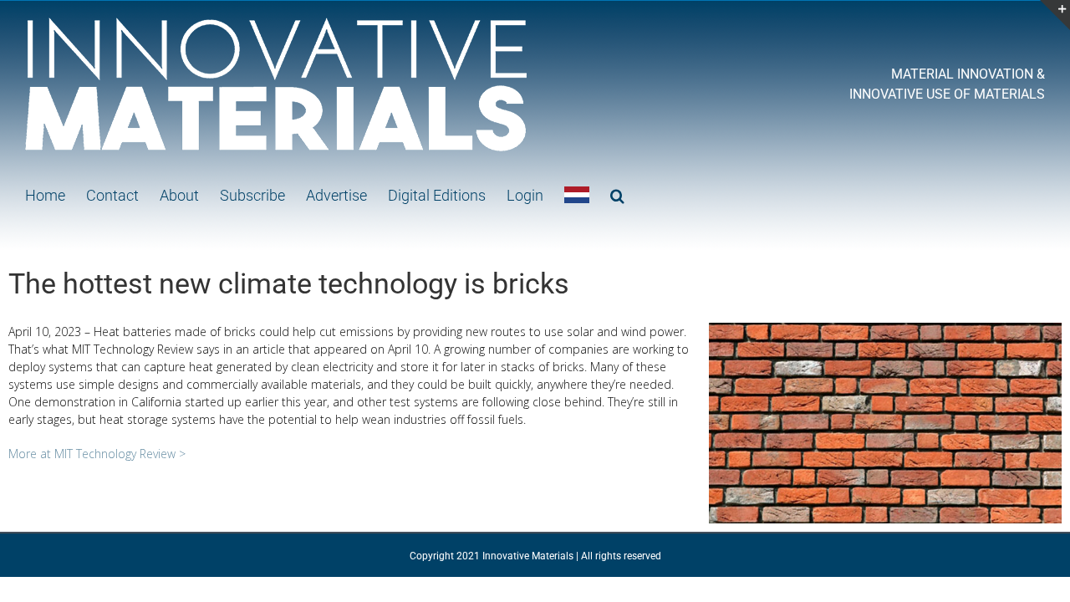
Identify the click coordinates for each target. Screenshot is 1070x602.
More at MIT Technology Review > (97, 454)
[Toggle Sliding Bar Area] (1055, 15)
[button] (617, 194)
